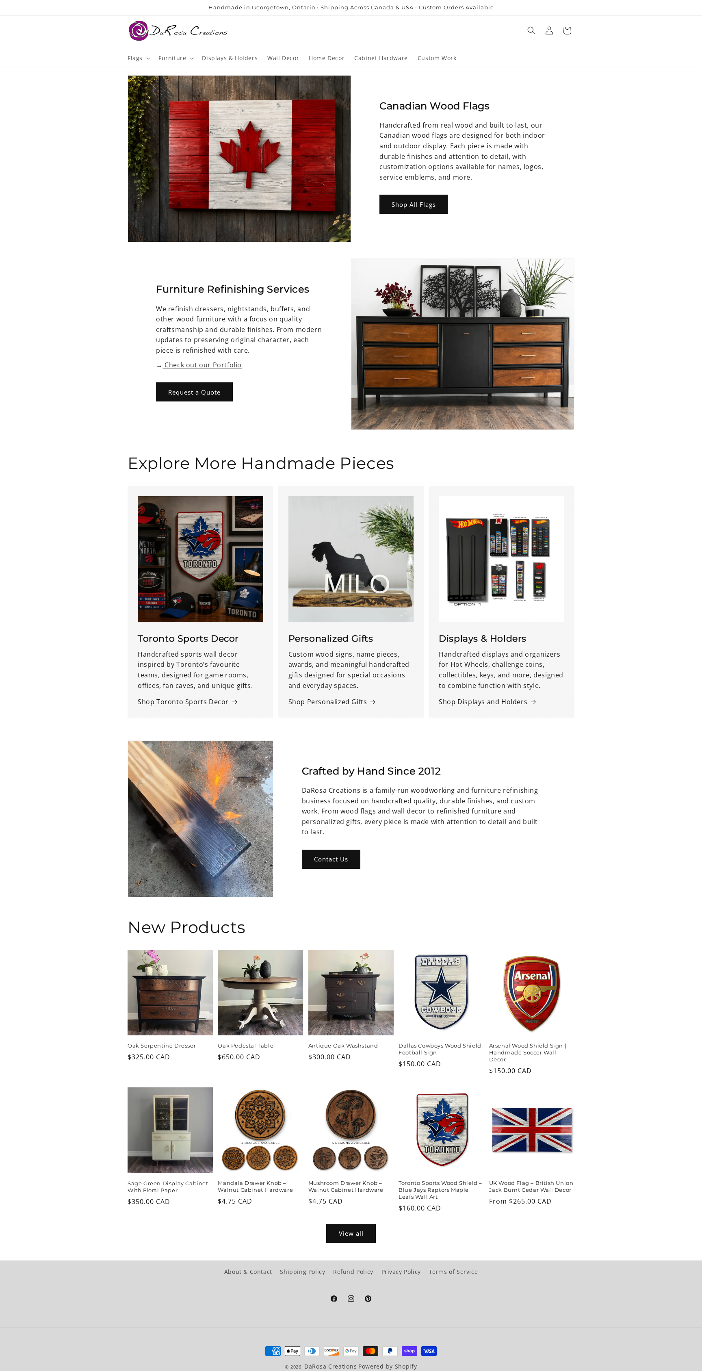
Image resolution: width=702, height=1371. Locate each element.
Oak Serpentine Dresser (162, 1045)
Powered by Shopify (387, 1366)
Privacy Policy (401, 1272)
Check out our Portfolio (202, 364)
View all (351, 1234)
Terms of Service (453, 1272)
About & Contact (248, 1272)
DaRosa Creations (330, 1366)
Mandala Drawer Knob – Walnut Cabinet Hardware (255, 1186)
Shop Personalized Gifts (327, 701)
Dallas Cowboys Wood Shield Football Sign (440, 1049)
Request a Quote (194, 392)
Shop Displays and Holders (483, 701)
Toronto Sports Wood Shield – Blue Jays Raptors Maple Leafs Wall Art (440, 1190)
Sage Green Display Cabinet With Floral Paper (168, 1186)
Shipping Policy (302, 1272)
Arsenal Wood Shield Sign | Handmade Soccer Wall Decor (528, 1052)
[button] (138, 58)
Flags (135, 58)
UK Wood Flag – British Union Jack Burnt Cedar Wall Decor (531, 1186)
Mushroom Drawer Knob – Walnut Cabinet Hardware (346, 1186)
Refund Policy (353, 1272)
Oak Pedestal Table (245, 1045)
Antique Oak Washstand (343, 1045)
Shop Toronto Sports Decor (183, 701)
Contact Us (331, 859)
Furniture (172, 58)
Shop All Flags (414, 204)
